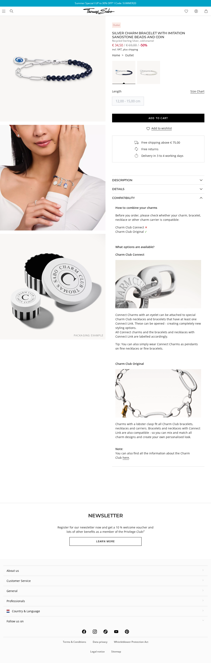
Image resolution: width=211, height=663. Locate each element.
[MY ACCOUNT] (196, 11)
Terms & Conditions (74, 642)
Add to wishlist (161, 128)
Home (116, 55)
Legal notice (97, 651)
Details (118, 189)
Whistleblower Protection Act (131, 642)
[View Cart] (206, 11)
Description (122, 180)
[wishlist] (186, 11)
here (126, 458)
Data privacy (100, 642)
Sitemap (116, 651)
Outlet (129, 55)
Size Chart (197, 91)
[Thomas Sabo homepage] (11, 11)
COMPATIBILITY (123, 198)
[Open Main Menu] (3, 11)
